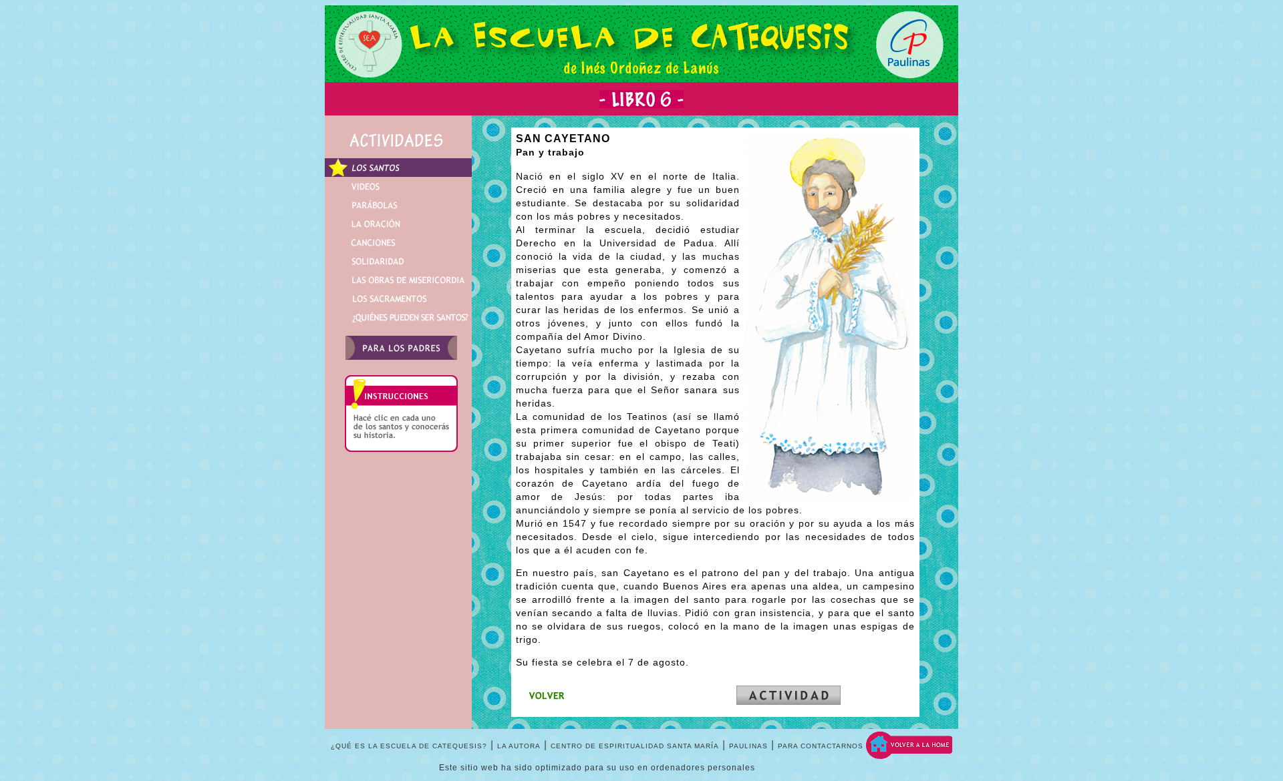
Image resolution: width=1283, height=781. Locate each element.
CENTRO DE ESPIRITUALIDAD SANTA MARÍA (635, 746)
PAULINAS (748, 746)
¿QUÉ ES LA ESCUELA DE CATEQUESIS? (409, 746)
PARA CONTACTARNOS (820, 746)
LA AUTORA (519, 746)
